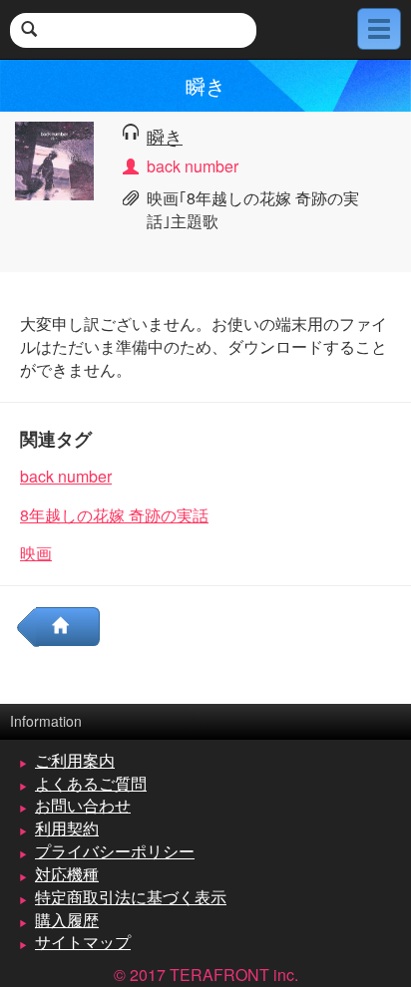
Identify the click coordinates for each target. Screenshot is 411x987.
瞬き (165, 136)
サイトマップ (83, 941)
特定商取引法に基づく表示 (130, 896)
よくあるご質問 (91, 783)
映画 (36, 552)
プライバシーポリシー (115, 850)
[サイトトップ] (68, 626)
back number (66, 476)
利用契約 (67, 828)
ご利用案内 (75, 760)
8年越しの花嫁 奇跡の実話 (114, 514)
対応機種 (67, 873)
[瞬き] (54, 159)
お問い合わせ (83, 805)
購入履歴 (67, 919)
